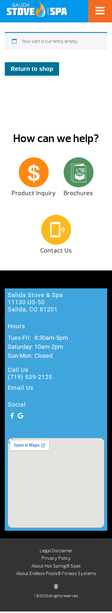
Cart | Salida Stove (37, 9)
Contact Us (56, 250)
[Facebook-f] (12, 416)
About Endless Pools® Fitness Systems (56, 574)
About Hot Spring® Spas (56, 566)
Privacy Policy (56, 558)
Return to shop (32, 69)
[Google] (20, 416)
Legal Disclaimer (56, 551)
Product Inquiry (34, 193)
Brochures (78, 193)
